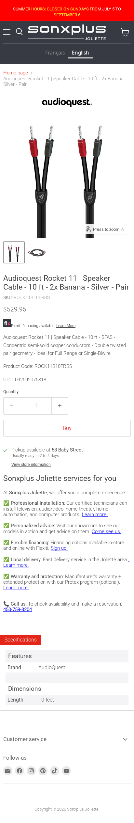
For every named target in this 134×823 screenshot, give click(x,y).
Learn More (65, 326)
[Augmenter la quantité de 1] (60, 405)
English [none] (80, 52)
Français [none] (55, 52)
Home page (15, 73)
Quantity (11, 391)
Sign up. (59, 548)
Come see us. (106, 531)
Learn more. (95, 514)
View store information (31, 464)
